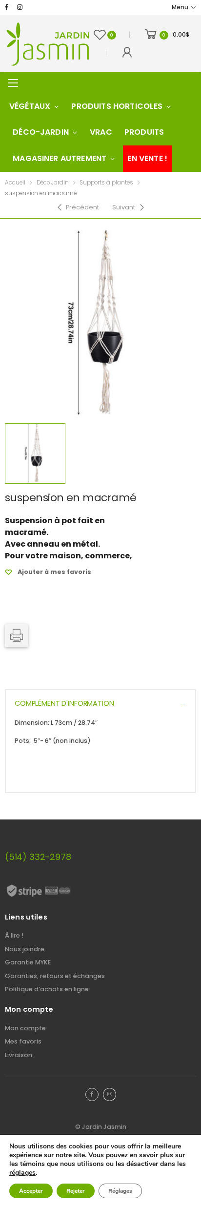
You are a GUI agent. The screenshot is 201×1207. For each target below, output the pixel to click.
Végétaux (29, 106)
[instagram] (19, 7)
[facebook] (6, 7)
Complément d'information (64, 703)
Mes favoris (23, 1041)
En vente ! (147, 158)
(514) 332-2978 (38, 857)
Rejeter (75, 1191)
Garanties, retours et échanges (55, 976)
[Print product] (16, 635)
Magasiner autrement (59, 158)
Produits (144, 132)
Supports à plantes (106, 182)
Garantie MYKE (28, 962)
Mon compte (25, 1028)
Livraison (18, 1055)
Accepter (31, 1191)
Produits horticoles (116, 106)
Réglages (120, 1191)
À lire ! (14, 935)
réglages (22, 1172)
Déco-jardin (41, 132)
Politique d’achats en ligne (47, 989)
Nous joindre (24, 949)
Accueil (15, 182)
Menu (180, 7)
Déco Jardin (53, 182)
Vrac (101, 132)
